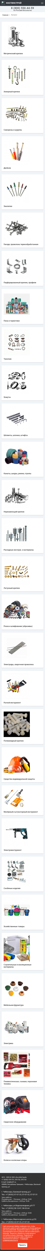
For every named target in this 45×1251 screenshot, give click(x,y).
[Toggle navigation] (42, 3)
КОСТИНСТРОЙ (13, 3)
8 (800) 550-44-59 (22, 8)
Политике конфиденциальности (15, 1239)
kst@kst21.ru (11, 1182)
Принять (22, 1245)
